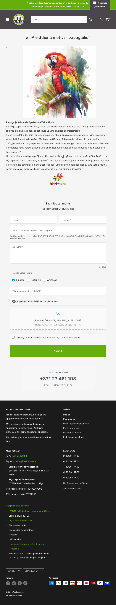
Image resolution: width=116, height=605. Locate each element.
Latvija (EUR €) (31, 571)
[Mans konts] (101, 19)
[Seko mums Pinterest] (20, 583)
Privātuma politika (72, 432)
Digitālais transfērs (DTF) (21, 520)
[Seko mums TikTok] (25, 583)
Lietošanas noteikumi (73, 437)
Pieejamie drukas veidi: (17, 505)
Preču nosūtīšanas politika (76, 423)
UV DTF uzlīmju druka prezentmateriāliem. (29, 511)
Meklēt (66, 414)
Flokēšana (14, 548)
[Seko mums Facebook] (8, 583)
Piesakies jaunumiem (101, 5)
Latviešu (11, 571)
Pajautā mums (70, 419)
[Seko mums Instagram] (14, 583)
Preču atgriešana (71, 428)
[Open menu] (7, 19)
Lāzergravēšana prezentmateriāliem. (27, 544)
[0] (107, 19)
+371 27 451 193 (58, 378)
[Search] (90, 19)
